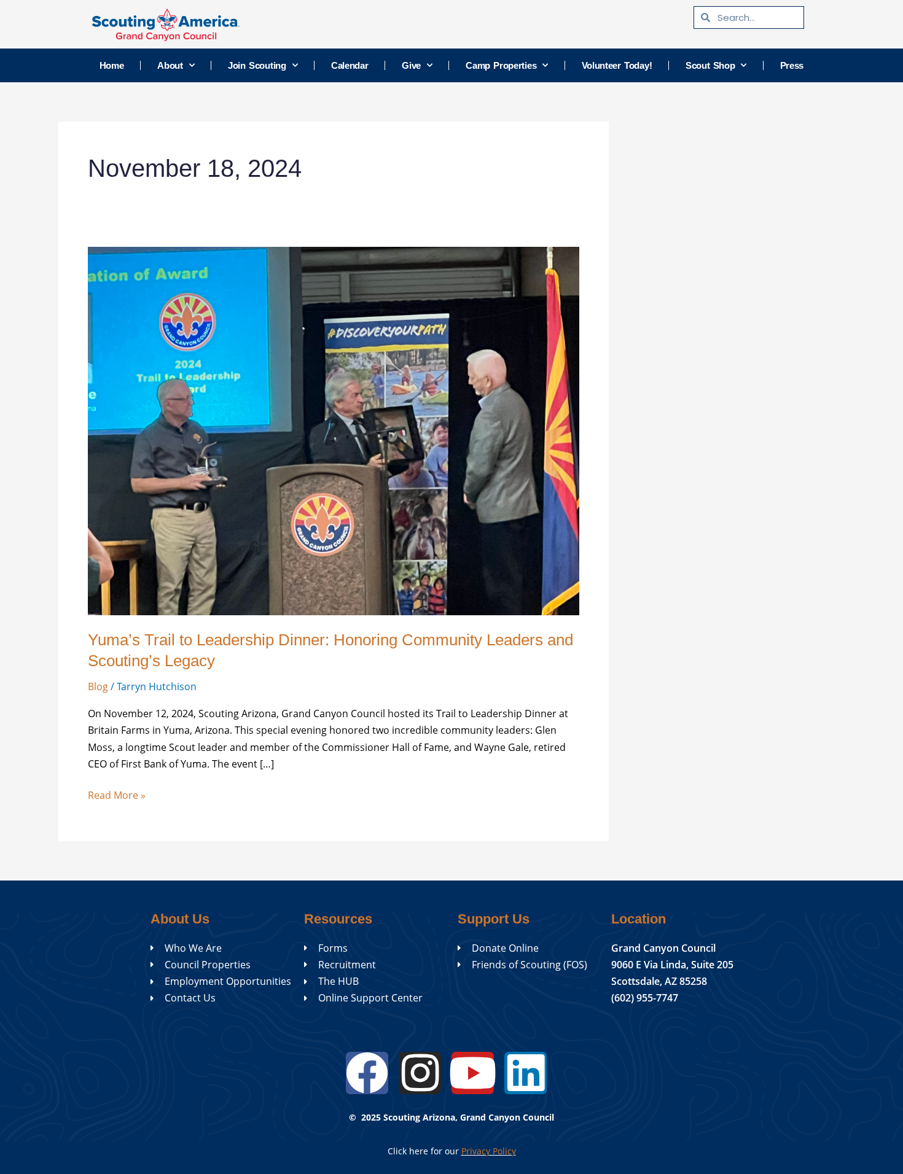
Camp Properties (501, 65)
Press (792, 65)
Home (112, 65)
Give (411, 65)
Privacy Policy (488, 1151)
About (170, 65)
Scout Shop (710, 65)
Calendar (350, 65)
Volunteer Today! (617, 65)
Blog (98, 686)
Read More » (117, 794)
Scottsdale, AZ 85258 (659, 981)
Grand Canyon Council (663, 948)
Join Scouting (257, 65)
